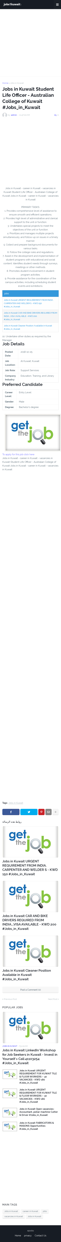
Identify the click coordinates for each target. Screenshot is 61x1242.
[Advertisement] (30, 42)
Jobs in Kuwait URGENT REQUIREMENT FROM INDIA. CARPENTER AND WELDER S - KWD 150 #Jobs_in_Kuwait (28, 303)
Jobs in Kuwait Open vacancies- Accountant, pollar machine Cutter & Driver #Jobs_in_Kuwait (38, 1112)
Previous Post (10, 999)
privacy (28, 1235)
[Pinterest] (41, 812)
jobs (45, 1211)
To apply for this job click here (18, 454)
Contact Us (40, 1235)
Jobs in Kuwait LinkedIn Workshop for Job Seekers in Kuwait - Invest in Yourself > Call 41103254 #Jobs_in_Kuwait (29, 1056)
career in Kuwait (30, 1211)
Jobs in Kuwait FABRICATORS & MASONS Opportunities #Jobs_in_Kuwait (36, 1125)
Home (5, 83)
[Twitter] (29, 812)
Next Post (52, 999)
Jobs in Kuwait (17, 83)
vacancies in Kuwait (13, 1216)
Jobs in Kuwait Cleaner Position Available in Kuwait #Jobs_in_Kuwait (26, 975)
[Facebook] (11, 812)
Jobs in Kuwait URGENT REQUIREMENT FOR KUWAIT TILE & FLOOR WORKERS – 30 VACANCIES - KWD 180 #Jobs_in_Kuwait (38, 1076)
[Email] (48, 812)
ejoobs (30, 1230)
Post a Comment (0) (30, 990)
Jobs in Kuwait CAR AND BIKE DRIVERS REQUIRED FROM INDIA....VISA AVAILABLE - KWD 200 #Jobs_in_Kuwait (30, 316)
